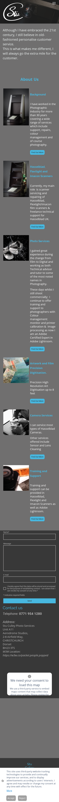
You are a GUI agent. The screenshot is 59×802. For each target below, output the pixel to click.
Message (7, 544)
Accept (11, 798)
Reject (22, 798)
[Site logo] (13, 11)
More (9, 790)
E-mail (6, 575)
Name (6, 532)
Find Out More (37, 152)
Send (29, 601)
